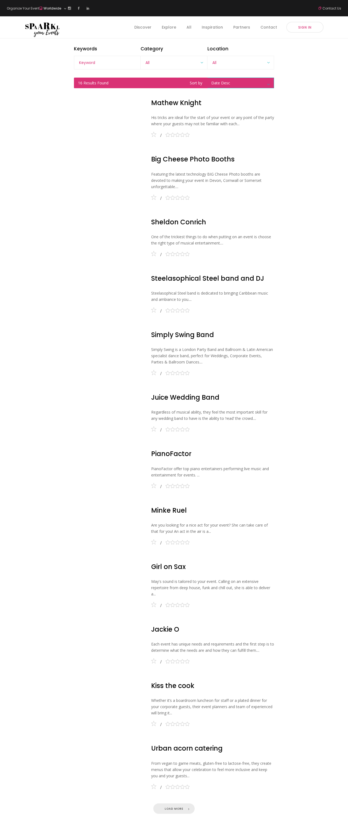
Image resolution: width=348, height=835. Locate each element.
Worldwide (53, 8)
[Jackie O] (108, 643)
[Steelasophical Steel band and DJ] (108, 292)
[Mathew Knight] (108, 117)
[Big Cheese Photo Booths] (108, 176)
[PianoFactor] (108, 468)
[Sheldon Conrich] (108, 236)
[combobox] (173, 62)
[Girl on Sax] (108, 584)
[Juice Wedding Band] (108, 411)
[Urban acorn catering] (108, 765)
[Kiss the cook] (108, 703)
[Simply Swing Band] (108, 352)
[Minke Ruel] (108, 524)
